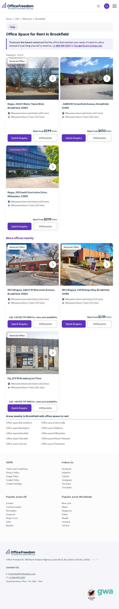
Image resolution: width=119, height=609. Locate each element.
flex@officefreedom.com (88, 45)
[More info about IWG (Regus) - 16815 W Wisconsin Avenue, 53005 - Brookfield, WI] (32, 283)
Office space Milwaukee (53, 433)
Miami (65, 507)
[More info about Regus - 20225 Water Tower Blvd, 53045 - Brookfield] (32, 97)
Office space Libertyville (53, 422)
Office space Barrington (18, 428)
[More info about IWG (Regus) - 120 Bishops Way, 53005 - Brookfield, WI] (86, 283)
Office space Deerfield (17, 433)
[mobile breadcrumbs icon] (114, 6)
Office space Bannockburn (19, 422)
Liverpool (10, 514)
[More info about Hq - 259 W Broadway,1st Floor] (32, 372)
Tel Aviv (66, 525)
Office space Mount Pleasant (55, 438)
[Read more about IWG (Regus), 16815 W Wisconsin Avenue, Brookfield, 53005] (32, 310)
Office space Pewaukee (53, 443)
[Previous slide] (12, 78)
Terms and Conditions (17, 468)
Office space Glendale (17, 438)
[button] (25, 320)
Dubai (65, 514)
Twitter (65, 476)
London (9, 503)
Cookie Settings (14, 483)
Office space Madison (52, 428)
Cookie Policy (12, 480)
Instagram (67, 480)
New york (66, 503)
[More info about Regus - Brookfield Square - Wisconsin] (32, 186)
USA (17, 19)
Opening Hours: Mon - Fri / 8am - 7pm (24, 581)
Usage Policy (12, 476)
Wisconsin (27, 19)
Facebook (66, 468)
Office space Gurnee (16, 443)
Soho (8, 521)
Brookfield (40, 19)
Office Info (45, 137)
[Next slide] (52, 78)
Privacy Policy (12, 472)
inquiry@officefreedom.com (21, 573)
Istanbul (66, 521)
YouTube (66, 483)
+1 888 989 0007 (99, 6)
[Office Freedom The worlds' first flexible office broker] (17, 6)
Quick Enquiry (19, 137)
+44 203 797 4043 (23, 401)
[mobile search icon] (106, 6)
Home (8, 19)
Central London (13, 507)
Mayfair (9, 525)
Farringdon (11, 510)
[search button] (33, 6)
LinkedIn (66, 472)
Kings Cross (12, 518)
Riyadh (65, 518)
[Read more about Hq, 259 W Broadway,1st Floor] (32, 395)
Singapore (67, 510)
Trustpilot (67, 487)
